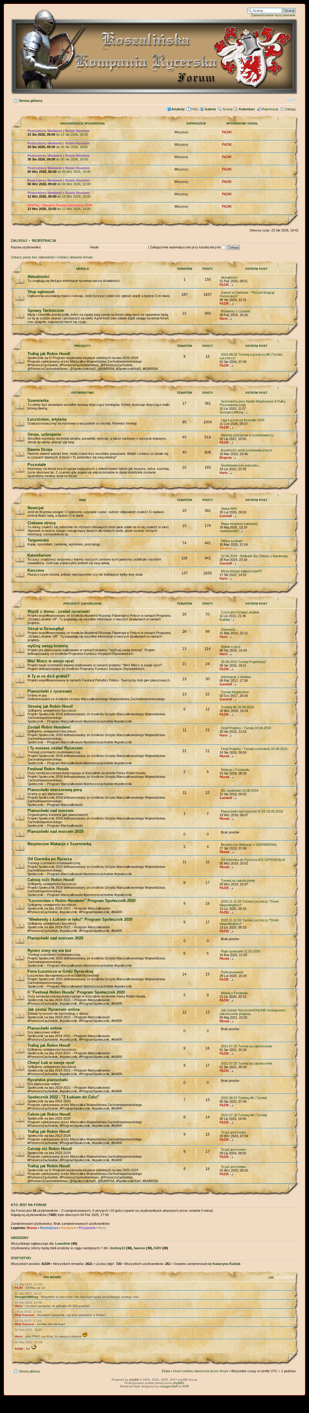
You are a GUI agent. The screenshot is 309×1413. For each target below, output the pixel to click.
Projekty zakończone (82, 603)
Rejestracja (270, 109)
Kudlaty (224, 619)
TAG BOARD (52, 1277)
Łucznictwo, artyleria (46, 419)
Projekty (82, 346)
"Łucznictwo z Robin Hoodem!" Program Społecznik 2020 (81, 900)
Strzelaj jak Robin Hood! (50, 706)
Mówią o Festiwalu (234, 993)
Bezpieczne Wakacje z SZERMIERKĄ (248, 844)
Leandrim (62, 1243)
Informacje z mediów (236, 677)
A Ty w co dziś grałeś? (48, 676)
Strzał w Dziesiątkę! (45, 628)
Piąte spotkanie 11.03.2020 (240, 951)
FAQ (194, 109)
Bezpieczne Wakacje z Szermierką (59, 844)
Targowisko (38, 540)
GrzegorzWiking (231, 412)
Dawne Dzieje (40, 449)
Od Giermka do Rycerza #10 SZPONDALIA (253, 860)
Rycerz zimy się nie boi (49, 950)
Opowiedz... (229, 629)
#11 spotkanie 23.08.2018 (239, 790)
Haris (223, 318)
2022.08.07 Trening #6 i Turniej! (244, 1098)
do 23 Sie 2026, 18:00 (58, 132)
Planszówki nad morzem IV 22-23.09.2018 (252, 811)
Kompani (68, 1228)
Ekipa (166, 1371)
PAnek (224, 756)
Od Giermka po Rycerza (49, 859)
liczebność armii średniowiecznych (246, 450)
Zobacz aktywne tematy (75, 257)
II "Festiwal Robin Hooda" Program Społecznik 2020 (76, 992)
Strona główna (30, 100)
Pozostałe (36, 464)
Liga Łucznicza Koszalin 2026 (242, 420)
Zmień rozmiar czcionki (291, 99)
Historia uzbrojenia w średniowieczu (247, 435)
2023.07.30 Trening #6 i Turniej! (244, 1115)
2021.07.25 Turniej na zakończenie (246, 1046)
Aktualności (38, 276)
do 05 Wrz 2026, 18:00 (59, 169)
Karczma (35, 570)
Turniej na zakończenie (238, 880)
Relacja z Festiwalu (235, 769)
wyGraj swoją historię (47, 646)
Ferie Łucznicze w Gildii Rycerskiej (60, 971)
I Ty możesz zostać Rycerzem (55, 748)
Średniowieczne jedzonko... (241, 465)
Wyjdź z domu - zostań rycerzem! (58, 611)
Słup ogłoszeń (41, 291)
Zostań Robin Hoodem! (49, 727)
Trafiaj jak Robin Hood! (48, 353)
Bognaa (225, 457)
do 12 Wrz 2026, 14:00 (59, 207)
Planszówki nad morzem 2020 (55, 938)
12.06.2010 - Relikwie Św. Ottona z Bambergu (254, 556)
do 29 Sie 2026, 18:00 (58, 145)
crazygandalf (168, 1386)
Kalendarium (39, 555)
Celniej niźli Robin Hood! (51, 880)
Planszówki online (44, 1028)
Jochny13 (117, 1248)
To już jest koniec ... (235, 1132)
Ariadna (225, 548)
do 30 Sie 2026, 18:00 (58, 157)
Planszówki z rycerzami (49, 691)
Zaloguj (290, 109)
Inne (82, 500)
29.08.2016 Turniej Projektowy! (243, 662)
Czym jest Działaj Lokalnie (240, 612)
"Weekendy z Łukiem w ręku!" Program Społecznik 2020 (79, 919)
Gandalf (225, 516)
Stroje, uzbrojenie (44, 434)
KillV (157, 1248)
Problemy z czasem (235, 311)
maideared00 (228, 531)
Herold (82, 268)
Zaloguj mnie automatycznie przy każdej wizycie (185, 247)
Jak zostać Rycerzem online (53, 1009)
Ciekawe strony (41, 523)
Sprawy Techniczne (45, 310)
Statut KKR (229, 508)
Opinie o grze (231, 646)
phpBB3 (178, 1383)
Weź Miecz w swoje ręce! (50, 661)
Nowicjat (35, 508)
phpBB (134, 1379)
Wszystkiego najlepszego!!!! (241, 571)
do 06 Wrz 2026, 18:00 (59, 182)
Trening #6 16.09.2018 (237, 707)
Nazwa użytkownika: (26, 247)
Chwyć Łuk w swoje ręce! (51, 1062)
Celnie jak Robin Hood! (49, 1114)
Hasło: (94, 247)
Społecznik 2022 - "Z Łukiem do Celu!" (63, 1097)
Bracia (32, 1228)
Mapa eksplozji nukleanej (239, 523)
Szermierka (38, 400)
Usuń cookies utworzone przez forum (200, 1371)
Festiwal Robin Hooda (47, 769)
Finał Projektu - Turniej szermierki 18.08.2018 (254, 749)
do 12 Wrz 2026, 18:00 (59, 194)
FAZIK (227, 132)
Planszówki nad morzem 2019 (55, 831)
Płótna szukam (232, 541)
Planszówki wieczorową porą (54, 789)
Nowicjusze (49, 1228)
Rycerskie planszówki (47, 1080)
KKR (186, 1386)
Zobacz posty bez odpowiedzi (33, 257)
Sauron (139, 1248)
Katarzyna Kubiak (226, 1264)
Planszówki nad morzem (50, 810)
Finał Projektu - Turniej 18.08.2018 (246, 728)
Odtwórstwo (82, 392)
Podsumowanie (232, 972)
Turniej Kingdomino (235, 692)
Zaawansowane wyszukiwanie (273, 15)
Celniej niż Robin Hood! (49, 1148)
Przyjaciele (87, 1228)
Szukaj (227, 109)
